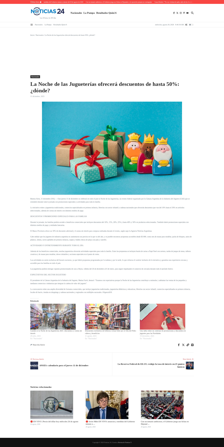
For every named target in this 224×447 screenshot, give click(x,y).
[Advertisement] (112, 56)
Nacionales (76, 13)
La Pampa (89, 13)
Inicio (32, 35)
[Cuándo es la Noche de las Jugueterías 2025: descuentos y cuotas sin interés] (56, 317)
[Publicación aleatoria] (186, 25)
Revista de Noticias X (125, 442)
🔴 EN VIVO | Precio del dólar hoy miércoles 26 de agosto (54, 421)
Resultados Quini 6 (106, 13)
